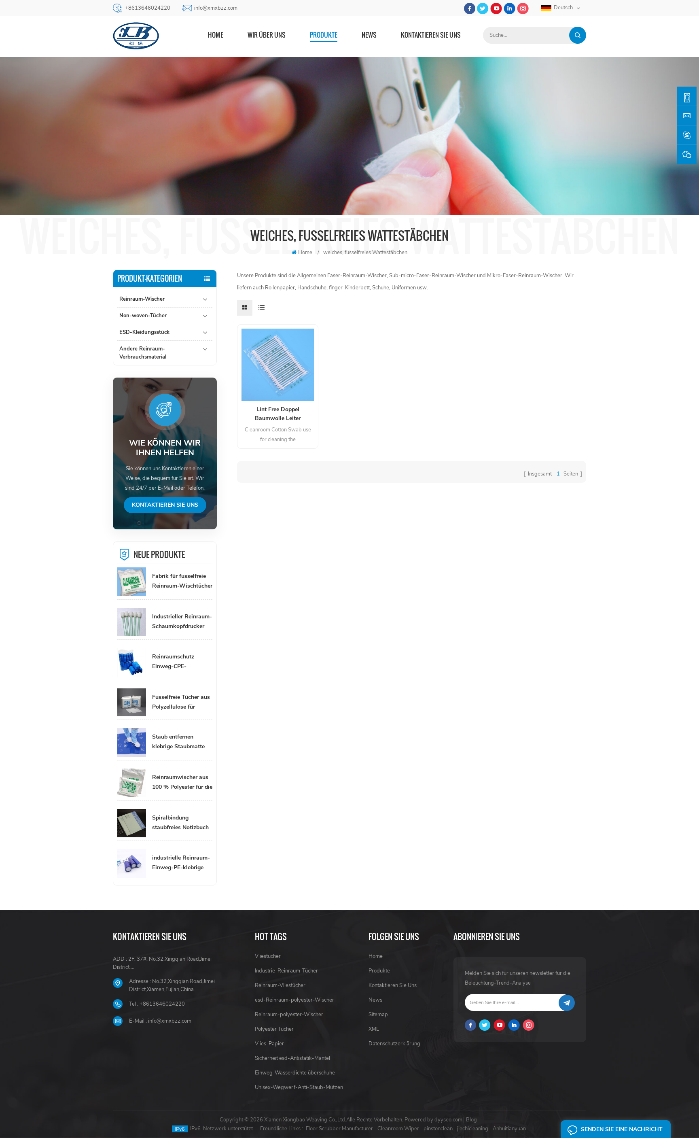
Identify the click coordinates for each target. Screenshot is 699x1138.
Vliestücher (268, 956)
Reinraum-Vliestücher (280, 985)
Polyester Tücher (274, 1029)
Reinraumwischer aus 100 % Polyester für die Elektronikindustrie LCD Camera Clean (182, 782)
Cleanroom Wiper (398, 1128)
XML (374, 1029)
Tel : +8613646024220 (157, 1004)
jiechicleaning (472, 1128)
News (369, 35)
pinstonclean (438, 1128)
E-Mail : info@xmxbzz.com (160, 1021)
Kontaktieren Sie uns (431, 35)
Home (215, 35)
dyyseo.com (448, 1119)
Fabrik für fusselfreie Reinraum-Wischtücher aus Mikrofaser (182, 581)
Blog (471, 1119)
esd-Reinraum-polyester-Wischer (294, 1000)
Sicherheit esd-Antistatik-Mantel (292, 1058)
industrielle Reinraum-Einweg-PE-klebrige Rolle (181, 863)
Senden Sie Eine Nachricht (622, 1129)
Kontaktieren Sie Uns (393, 985)
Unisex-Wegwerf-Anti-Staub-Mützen (299, 1087)
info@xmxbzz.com (215, 8)
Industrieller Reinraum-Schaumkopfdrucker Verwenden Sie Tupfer (182, 622)
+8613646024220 (147, 8)
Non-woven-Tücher (143, 315)
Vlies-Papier (269, 1043)
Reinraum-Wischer (142, 299)
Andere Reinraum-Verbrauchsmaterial (142, 353)
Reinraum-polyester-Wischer (289, 1014)
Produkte (323, 35)
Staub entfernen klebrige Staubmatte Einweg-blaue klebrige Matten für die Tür (181, 742)
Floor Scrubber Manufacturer (339, 1128)
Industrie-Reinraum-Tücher (286, 971)
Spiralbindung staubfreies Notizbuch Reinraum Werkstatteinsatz (180, 823)
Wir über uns (267, 35)
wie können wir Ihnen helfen (165, 448)
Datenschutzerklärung (394, 1043)
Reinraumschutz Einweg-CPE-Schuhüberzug (173, 662)
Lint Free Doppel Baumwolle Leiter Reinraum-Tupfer (278, 414)
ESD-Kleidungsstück (144, 332)
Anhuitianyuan (509, 1128)
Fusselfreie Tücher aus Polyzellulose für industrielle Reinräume (181, 702)
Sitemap (378, 1014)
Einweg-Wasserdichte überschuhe (295, 1072)
